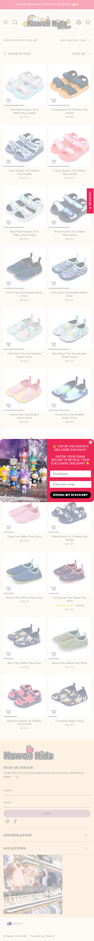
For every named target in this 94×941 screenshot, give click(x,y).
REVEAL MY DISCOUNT (70, 495)
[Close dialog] (90, 442)
